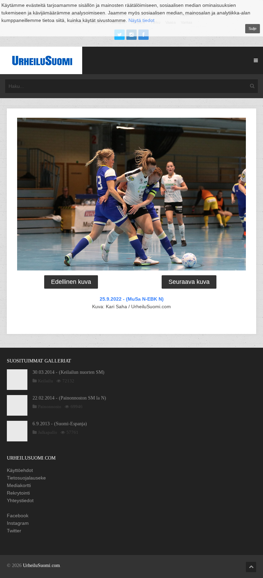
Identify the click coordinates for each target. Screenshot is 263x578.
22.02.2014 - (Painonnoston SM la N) (69, 398)
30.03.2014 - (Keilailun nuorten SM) (68, 372)
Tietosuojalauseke (26, 478)
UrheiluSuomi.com (41, 565)
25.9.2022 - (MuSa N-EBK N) (132, 299)
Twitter (14, 530)
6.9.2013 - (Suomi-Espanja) (60, 423)
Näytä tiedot (141, 20)
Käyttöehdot (20, 470)
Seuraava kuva (189, 281)
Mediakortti (19, 485)
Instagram (18, 523)
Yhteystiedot (20, 500)
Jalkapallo (47, 432)
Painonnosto (49, 406)
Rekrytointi (18, 493)
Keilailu (45, 380)
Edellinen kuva (71, 281)
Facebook (17, 515)
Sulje (252, 28)
